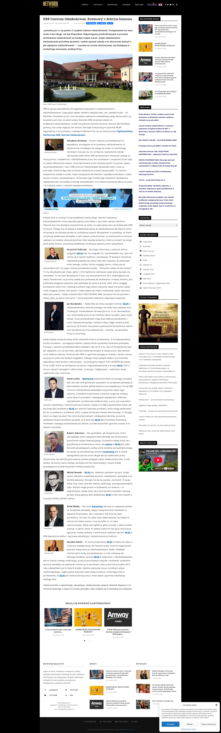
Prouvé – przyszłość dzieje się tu (152, 180)
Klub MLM (147, 279)
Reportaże (112, 5)
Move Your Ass (148, 251)
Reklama (139, 5)
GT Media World (129, 730)
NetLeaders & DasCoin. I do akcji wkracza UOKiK (157, 425)
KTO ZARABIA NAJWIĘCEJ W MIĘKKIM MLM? (166, 92)
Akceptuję (170, 724)
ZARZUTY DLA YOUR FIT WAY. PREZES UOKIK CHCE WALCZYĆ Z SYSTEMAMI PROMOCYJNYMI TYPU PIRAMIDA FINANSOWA (157, 357)
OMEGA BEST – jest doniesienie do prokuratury (156, 400)
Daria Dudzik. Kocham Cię (162, 701)
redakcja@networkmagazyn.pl (66, 709)
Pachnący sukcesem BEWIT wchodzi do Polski (157, 146)
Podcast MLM (148, 269)
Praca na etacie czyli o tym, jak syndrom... (58, 630)
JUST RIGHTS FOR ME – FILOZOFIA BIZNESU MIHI (158, 140)
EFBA (145, 260)
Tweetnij (102, 23)
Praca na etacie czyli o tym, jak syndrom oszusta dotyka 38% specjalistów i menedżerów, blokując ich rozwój (166, 29)
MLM (126, 303)
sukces (80, 253)
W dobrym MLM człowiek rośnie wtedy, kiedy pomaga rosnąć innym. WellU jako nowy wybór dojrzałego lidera (164, 688)
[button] (216, 705)
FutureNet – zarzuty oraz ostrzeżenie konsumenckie (158, 411)
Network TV (147, 265)
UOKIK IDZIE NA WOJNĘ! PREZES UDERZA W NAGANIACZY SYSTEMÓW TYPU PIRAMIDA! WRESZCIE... (155, 391)
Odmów (190, 724)
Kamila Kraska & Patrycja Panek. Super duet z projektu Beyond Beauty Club (163, 673)
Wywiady (97, 5)
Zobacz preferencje (208, 724)
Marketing (88, 378)
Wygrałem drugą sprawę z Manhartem (153, 405)
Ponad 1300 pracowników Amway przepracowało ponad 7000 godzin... (118, 631)
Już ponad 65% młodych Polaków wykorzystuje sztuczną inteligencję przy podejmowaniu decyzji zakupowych (166, 77)
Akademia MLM (149, 256)
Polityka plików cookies (188, 729)
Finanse (126, 5)
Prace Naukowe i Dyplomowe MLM (156, 283)
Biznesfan (146, 246)
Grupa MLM (147, 242)
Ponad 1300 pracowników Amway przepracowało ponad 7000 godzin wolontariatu (165, 60)
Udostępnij (91, 23)
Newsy (85, 5)
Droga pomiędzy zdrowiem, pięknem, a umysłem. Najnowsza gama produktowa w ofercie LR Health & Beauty (156, 189)
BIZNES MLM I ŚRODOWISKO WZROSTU (88, 630)
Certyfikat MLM (149, 274)
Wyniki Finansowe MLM (152, 288)
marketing (109, 451)
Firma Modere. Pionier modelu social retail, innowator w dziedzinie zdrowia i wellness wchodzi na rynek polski (156, 117)
